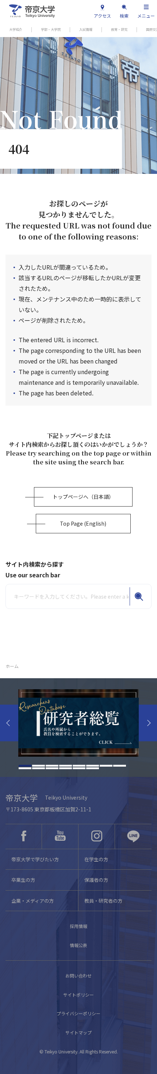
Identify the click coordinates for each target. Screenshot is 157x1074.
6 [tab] (92, 766)
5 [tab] (79, 766)
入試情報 (85, 29)
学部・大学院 (51, 29)
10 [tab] (38, 768)
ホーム (12, 666)
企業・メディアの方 (32, 900)
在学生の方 (96, 859)
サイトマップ (78, 1032)
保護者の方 (96, 879)
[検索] (139, 596)
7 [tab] (106, 766)
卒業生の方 (23, 879)
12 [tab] (65, 768)
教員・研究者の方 (103, 900)
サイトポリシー (78, 994)
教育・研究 (119, 29)
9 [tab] (25, 768)
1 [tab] (25, 766)
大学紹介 (15, 29)
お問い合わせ (78, 975)
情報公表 (78, 945)
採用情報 (78, 926)
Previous (9, 723)
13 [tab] (79, 768)
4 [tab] (65, 766)
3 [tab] (52, 766)
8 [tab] (119, 766)
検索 (124, 15)
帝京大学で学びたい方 (35, 859)
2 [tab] (38, 766)
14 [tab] (92, 768)
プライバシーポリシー (78, 1013)
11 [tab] (52, 768)
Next (148, 723)
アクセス (102, 15)
